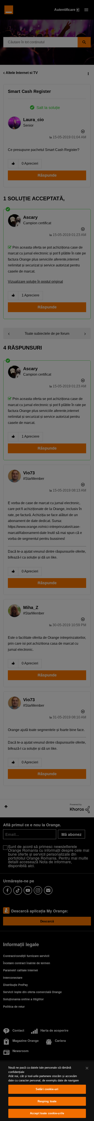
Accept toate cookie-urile (47, 1113)
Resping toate (47, 1101)
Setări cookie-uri (47, 1089)
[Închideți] (87, 1068)
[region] (47, 1091)
